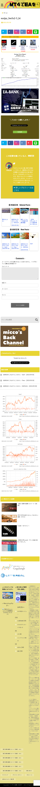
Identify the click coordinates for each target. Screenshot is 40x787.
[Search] (36, 320)
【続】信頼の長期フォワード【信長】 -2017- (11, 766)
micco (9, 170)
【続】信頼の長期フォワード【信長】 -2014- (11, 753)
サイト (4, 295)
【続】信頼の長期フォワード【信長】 (27, 504)
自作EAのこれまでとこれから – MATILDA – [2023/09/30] (15, 222)
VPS (18, 634)
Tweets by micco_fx (20, 358)
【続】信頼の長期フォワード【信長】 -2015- (11, 757)
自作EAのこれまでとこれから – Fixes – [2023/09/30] (15, 246)
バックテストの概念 (21, 639)
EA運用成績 (20, 620)
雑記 (18, 651)
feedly (20, 132)
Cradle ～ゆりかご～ (23, 526)
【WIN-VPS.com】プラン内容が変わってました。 (34, 222)
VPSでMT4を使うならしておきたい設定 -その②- (28, 516)
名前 (4, 283)
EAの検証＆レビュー (22, 613)
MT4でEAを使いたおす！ (16, 785)
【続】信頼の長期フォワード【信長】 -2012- (11, 749)
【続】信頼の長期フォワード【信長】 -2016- (11, 762)
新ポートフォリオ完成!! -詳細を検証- (24, 221)
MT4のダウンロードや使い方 (21, 626)
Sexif (31, 243)
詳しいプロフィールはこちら (23, 189)
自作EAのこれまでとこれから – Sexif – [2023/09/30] (5, 246)
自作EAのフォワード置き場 (8, 779)
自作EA (19, 647)
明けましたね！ (5, 220)
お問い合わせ (29, 770)
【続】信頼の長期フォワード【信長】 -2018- (11, 770)
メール (5, 289)
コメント (5, 266)
